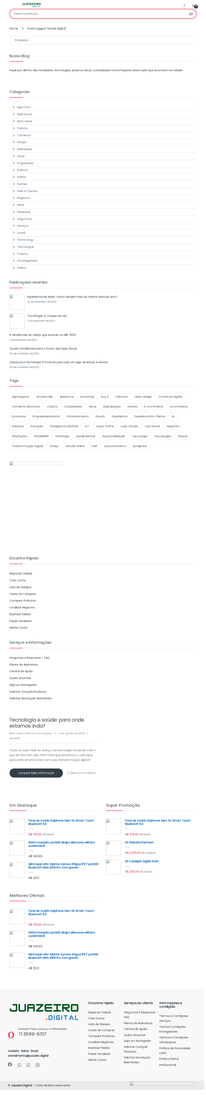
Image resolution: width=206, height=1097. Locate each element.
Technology (25, 240)
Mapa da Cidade (20, 573)
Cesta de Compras (22, 594)
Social (21, 233)
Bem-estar (16, 733)
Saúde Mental (85, 436)
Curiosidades (73, 407)
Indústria (18, 426)
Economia (19, 416)
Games (22, 184)
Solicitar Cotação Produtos (27, 692)
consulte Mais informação (36, 773)
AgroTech (24, 107)
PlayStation (19, 436)
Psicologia (62, 436)
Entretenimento (78, 416)
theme (182, 436)
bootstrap (87, 397)
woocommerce (115, 446)
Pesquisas (24, 212)
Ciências (122, 397)
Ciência (29, 733)
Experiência (119, 416)
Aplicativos (24, 114)
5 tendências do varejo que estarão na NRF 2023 (42, 335)
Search (191, 13)
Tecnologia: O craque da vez (47, 316)
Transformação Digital (27, 446)
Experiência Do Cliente (149, 416)
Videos (21, 268)
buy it (105, 397)
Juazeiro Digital (21, 1085)
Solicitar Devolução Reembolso (30, 698)
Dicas (21, 156)
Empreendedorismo (46, 416)
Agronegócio (20, 397)
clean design (143, 397)
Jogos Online (105, 426)
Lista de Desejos (20, 587)
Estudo (100, 416)
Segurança (24, 219)
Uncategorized (27, 261)
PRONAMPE (41, 436)
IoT (87, 426)
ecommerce (179, 407)
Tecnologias (44, 733)
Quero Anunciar (20, 678)
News (20, 205)
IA (173, 416)
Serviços (23, 226)
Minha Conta (18, 628)
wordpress (140, 446)
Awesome (67, 397)
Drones (132, 407)
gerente (14, 738)
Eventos (22, 170)
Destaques (24, 149)
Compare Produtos (22, 601)
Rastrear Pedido (20, 614)
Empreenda (25, 163)
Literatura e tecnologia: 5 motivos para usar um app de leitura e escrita (58, 362)
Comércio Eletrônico (26, 407)
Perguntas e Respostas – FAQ (29, 658)
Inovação (37, 426)
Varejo (54, 446)
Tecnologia (139, 436)
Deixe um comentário (83, 773)
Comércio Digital (170, 397)
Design (21, 142)
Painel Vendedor (20, 621)
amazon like (44, 397)
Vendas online (75, 446)
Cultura (52, 407)
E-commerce (153, 407)
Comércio (24, 135)
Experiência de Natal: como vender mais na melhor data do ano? (72, 297)
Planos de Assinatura (23, 665)
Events (21, 177)
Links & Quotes (27, 191)
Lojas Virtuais (129, 426)
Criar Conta (17, 580)
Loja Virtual (152, 426)
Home (13, 28)
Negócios (23, 198)
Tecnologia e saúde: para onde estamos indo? (46, 722)
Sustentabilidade (113, 436)
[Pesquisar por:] (103, 40)
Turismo (22, 254)
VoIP (94, 446)
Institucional (167, 1065)
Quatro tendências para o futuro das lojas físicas (43, 349)
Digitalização (112, 407)
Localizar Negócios (22, 607)
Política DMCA (168, 1059)
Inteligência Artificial (64, 426)
